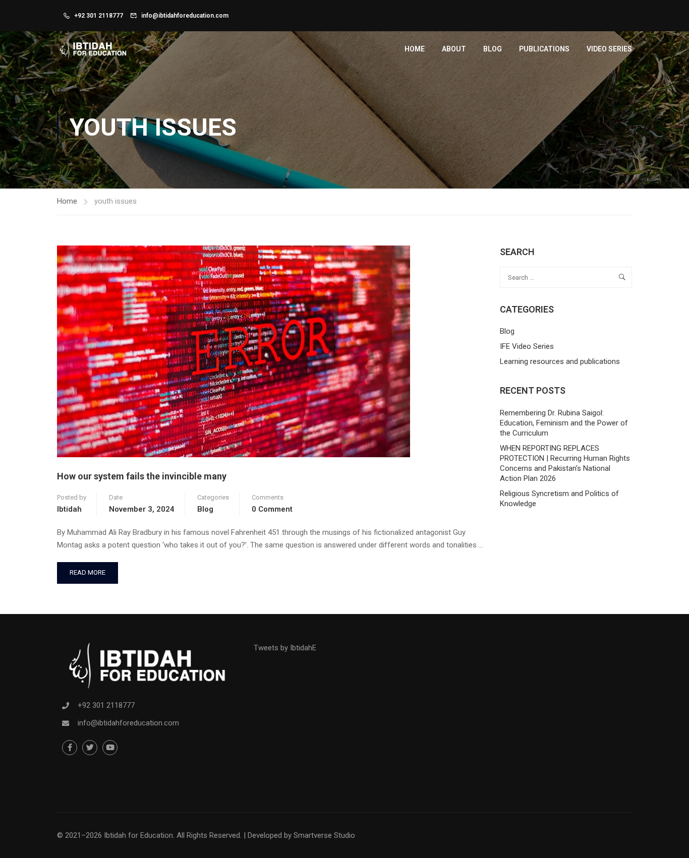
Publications (544, 49)
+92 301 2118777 (98, 15)
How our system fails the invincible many (141, 476)
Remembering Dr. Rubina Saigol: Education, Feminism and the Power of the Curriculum (564, 423)
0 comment (272, 509)
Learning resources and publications (560, 361)
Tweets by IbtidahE (285, 647)
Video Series (609, 49)
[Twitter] (89, 747)
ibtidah (69, 509)
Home (415, 49)
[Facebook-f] (69, 747)
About (454, 49)
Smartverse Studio (324, 835)
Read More (87, 569)
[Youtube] (110, 747)
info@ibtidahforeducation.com (184, 15)
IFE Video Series (527, 346)
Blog (492, 49)
